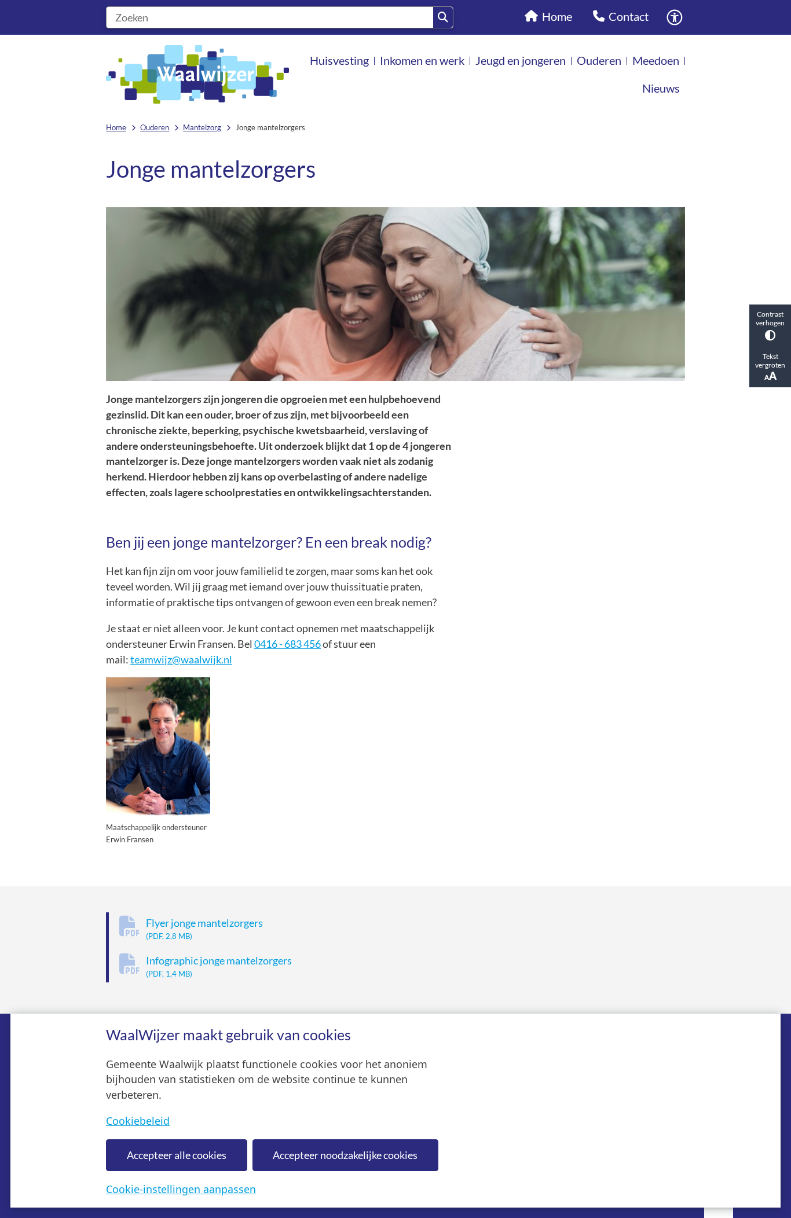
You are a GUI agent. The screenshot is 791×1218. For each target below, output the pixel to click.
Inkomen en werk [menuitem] (422, 60)
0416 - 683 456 (287, 643)
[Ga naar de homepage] (197, 74)
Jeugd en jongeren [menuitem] (520, 60)
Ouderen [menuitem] (599, 60)
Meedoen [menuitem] (655, 60)
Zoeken (443, 17)
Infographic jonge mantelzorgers (219, 966)
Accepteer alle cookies (176, 1155)
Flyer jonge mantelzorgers (204, 928)
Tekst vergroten (770, 360)
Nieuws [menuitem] (661, 88)
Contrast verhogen (770, 318)
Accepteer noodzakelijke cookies (345, 1155)
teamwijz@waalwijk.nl (181, 659)
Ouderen (154, 127)
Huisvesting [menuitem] (339, 60)
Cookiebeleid (138, 1121)
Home (116, 127)
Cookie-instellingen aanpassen (181, 1189)
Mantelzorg (202, 127)
